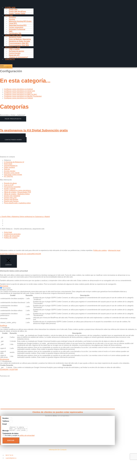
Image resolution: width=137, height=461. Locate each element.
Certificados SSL (15, 33)
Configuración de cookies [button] (23, 254)
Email (4, 424)
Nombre (5, 418)
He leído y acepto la (20, 435)
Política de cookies (100, 250)
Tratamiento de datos (10, 433)
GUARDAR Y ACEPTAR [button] (9, 369)
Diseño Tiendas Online (17, 13)
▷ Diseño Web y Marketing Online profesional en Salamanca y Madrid (25, 216)
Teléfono (5, 421)
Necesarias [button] (4, 286)
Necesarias (6, 288)
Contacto (10, 59)
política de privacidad (27, 435)
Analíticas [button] (3, 325)
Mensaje (5, 430)
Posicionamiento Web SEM (19, 45)
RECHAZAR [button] (36, 254)
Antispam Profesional (17, 29)
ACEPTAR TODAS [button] (7, 254)
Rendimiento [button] (4, 359)
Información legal (114, 250)
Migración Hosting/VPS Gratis (20, 21)
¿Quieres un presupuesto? (18, 57)
